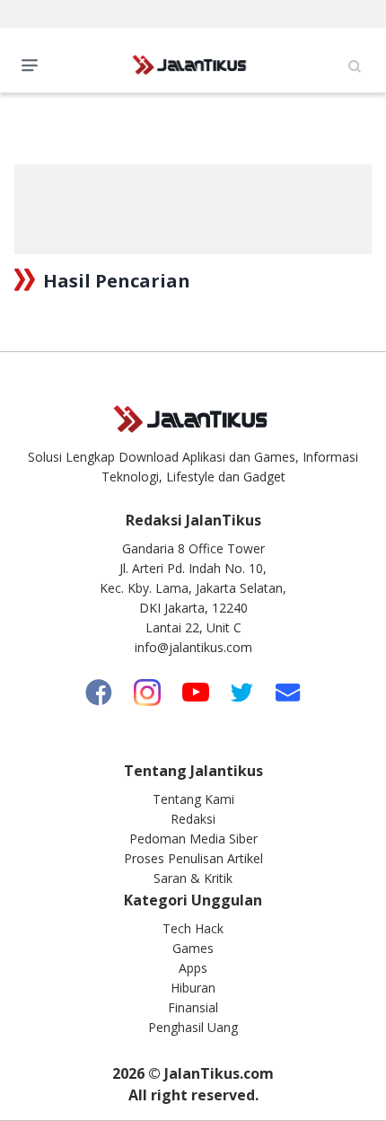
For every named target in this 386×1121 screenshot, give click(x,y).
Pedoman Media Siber (193, 838)
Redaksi (193, 818)
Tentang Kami (193, 799)
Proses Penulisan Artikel (193, 858)
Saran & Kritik (193, 878)
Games (193, 948)
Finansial (193, 1007)
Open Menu (34, 64)
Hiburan (193, 987)
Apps (193, 967)
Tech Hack (193, 928)
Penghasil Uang (193, 1027)
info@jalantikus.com (193, 647)
